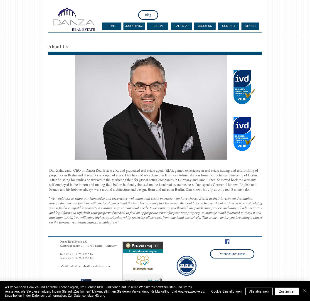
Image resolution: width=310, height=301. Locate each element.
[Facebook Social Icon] (227, 241)
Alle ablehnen (259, 291)
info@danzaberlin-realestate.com (89, 266)
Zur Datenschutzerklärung (86, 295)
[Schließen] (304, 291)
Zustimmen (287, 291)
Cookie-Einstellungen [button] (226, 291)
